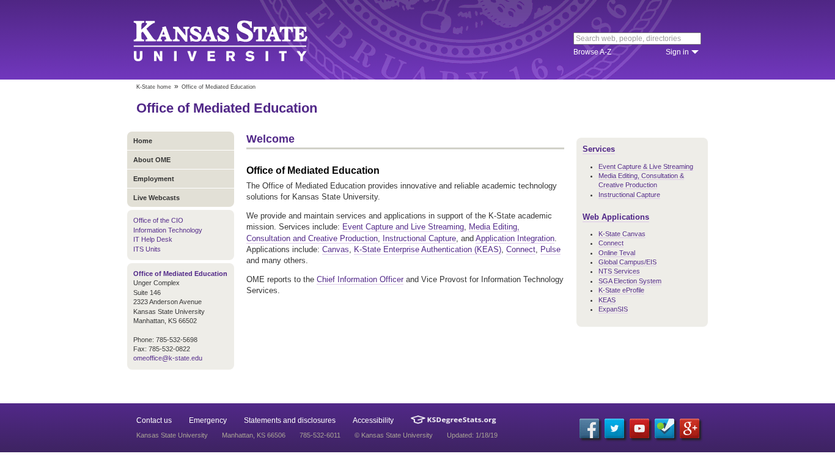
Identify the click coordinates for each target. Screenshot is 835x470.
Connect (520, 249)
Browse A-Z (592, 52)
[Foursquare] (664, 428)
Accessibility (373, 420)
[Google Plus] (689, 428)
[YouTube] (639, 428)
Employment (153, 178)
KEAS (607, 300)
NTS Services (619, 271)
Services (599, 149)
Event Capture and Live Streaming (403, 226)
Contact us (154, 420)
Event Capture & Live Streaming (645, 166)
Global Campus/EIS (627, 262)
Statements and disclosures (290, 420)
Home (142, 140)
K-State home (153, 87)
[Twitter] (614, 428)
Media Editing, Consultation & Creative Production (641, 180)
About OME (152, 159)
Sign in (677, 52)
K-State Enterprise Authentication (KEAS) (427, 249)
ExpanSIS (613, 309)
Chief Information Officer (360, 279)
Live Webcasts (156, 197)
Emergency (208, 420)
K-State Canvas (622, 233)
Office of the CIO (158, 220)
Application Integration (515, 238)
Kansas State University (235, 40)
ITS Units (147, 249)
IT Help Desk (152, 239)
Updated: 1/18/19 (472, 435)
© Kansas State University (394, 435)
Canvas (335, 249)
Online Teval (616, 252)
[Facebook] (589, 428)
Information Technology (167, 230)
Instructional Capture (419, 238)
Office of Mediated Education (226, 108)
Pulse (550, 249)
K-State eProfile (621, 290)
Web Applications (616, 217)
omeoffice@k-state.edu (167, 358)
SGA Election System (629, 281)
